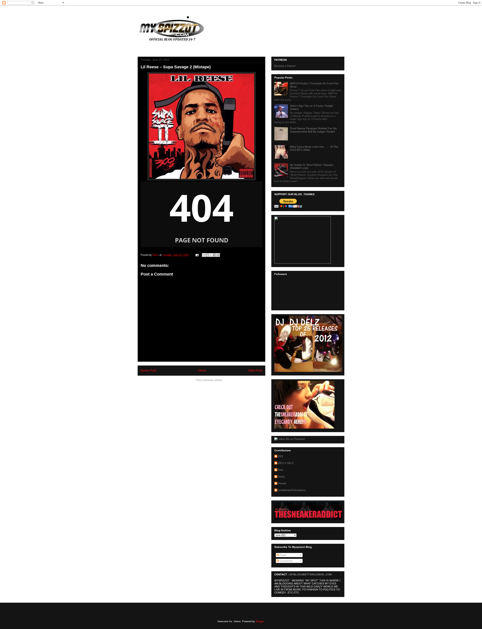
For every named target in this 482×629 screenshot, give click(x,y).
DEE (280, 456)
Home (202, 370)
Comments (286, 560)
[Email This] (204, 255)
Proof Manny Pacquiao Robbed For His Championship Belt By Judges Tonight (313, 130)
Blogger (260, 621)
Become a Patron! (285, 65)
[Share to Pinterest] (218, 255)
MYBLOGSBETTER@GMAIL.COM (311, 574)
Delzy (281, 476)
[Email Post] (197, 255)
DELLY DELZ (286, 463)
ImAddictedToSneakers (292, 490)
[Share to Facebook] (214, 255)
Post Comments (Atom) (209, 380)
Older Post (255, 370)
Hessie (282, 483)
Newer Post (148, 370)
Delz (280, 469)
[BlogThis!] (207, 255)
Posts (282, 555)
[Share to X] (211, 255)
